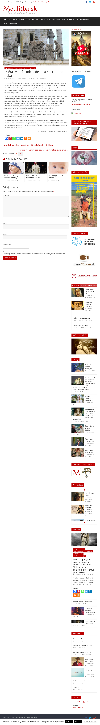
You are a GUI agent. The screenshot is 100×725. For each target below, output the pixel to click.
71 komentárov (88, 320)
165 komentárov (91, 297)
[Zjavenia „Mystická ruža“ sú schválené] (77, 395)
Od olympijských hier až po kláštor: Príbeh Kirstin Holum (29, 145)
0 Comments (42, 79)
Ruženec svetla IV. (78, 639)
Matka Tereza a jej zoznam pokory (11, 176)
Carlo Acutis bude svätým (89, 660)
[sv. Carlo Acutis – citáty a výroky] (77, 508)
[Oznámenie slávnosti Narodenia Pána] (77, 608)
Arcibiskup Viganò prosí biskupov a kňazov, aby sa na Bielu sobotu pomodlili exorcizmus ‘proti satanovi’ (83, 566)
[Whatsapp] (14, 138)
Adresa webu (7, 244)
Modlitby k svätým (79, 551)
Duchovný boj (9, 68)
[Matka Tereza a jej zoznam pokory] (14, 163)
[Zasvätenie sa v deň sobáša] (77, 621)
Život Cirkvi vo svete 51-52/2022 (89, 428)
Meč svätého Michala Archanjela (89, 367)
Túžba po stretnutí (79, 681)
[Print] (25, 138)
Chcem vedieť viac (90, 722)
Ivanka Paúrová (22, 79)
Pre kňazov (89, 551)
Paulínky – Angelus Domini (81, 318)
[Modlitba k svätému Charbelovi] (78, 301)
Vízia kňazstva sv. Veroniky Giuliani (33, 176)
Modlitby (12, 19)
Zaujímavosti (85, 19)
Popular (76, 285)
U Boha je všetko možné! (56, 176)
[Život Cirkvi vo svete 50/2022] (77, 438)
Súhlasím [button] (68, 722)
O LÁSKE (76, 687)
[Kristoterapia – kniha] (78, 669)
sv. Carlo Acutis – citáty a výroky (90, 508)
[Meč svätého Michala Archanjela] (77, 364)
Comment (93, 285)
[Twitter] (18, 138)
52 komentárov (87, 327)
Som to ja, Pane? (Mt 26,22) (82, 652)
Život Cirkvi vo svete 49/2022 (89, 451)
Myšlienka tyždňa (11, 24)
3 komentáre (90, 665)
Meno (5, 223)
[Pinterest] (10, 138)
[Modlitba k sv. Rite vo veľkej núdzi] (78, 288)
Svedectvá (44, 19)
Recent (85, 285)
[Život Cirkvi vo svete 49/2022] (77, 449)
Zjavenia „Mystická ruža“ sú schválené (90, 398)
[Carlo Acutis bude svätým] (78, 658)
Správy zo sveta (78, 553)
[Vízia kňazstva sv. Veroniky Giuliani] (36, 163)
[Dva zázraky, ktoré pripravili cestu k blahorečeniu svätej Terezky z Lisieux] (77, 520)
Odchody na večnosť (21, 68)
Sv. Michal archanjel (79, 556)
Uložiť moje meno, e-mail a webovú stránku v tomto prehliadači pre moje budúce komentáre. (34, 254)
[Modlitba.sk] (5, 19)
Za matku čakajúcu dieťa (80, 325)
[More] (29, 138)
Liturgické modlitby (79, 549)
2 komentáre (87, 647)
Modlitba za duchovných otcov (82, 646)
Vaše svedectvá (58, 19)
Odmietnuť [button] (78, 722)
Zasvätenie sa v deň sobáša (90, 622)
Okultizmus (71, 19)
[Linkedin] (21, 138)
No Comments (88, 641)
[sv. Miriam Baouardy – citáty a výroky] (77, 493)
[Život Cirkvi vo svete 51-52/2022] (77, 425)
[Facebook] (6, 138)
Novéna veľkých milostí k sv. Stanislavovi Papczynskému (43, 150)
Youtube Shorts (76, 30)
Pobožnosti (32, 19)
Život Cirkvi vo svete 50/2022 (89, 440)
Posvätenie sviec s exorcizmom (83, 601)
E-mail (5, 234)
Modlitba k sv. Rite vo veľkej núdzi (89, 291)
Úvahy (21, 19)
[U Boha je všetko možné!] (58, 163)
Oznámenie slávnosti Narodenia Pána (90, 610)
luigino (87, 574)
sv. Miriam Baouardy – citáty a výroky (44, 2)
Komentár (7, 195)
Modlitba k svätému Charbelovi (88, 304)
